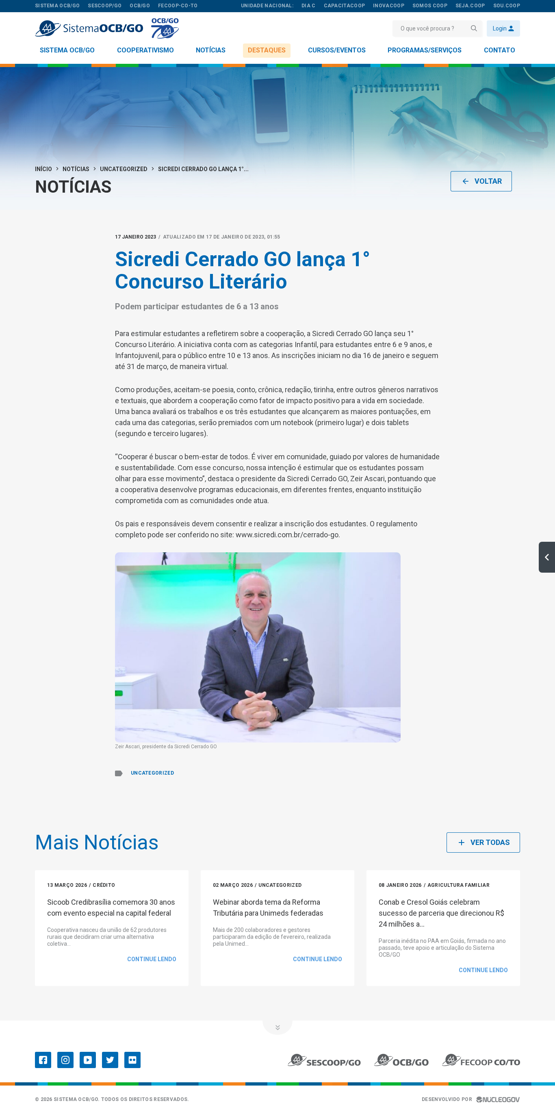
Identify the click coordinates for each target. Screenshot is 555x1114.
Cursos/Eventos (337, 50)
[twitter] (110, 1060)
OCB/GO (140, 6)
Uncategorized (123, 169)
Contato (499, 50)
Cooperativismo (145, 50)
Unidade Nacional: (267, 6)
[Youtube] (88, 1060)
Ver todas (490, 842)
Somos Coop (429, 6)
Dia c (308, 6)
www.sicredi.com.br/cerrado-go (287, 534)
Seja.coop (470, 6)
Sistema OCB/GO (67, 50)
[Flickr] (132, 1060)
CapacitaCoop (344, 6)
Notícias (210, 50)
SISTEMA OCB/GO (57, 6)
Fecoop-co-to (178, 6)
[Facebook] (43, 1060)
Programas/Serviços (425, 50)
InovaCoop (388, 6)
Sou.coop (506, 6)
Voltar (488, 181)
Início (43, 169)
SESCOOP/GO (104, 6)
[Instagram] (65, 1060)
